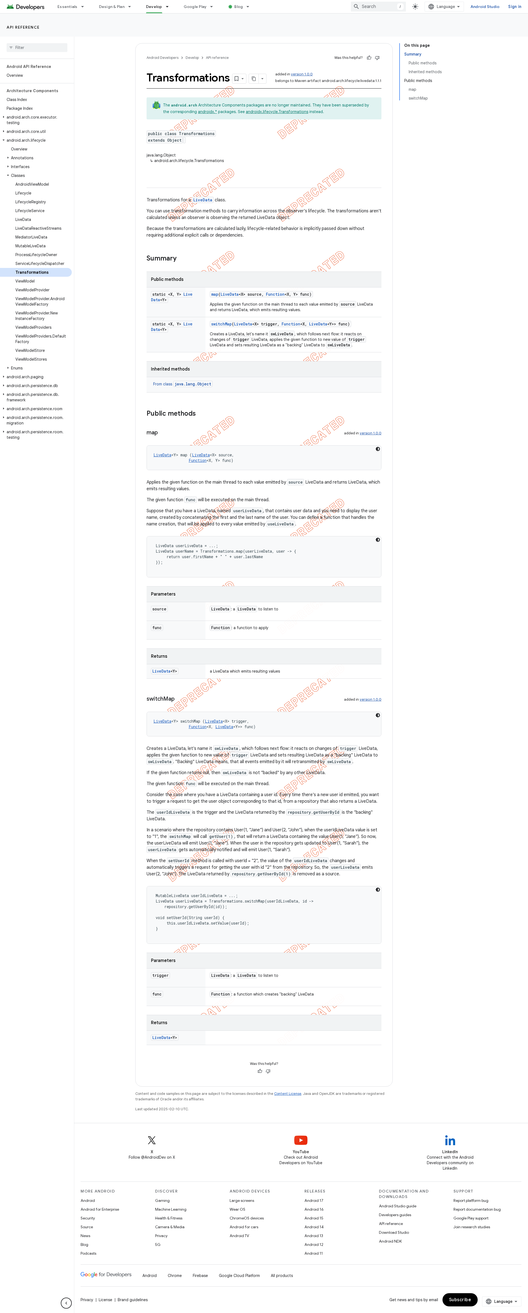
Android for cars (244, 1226)
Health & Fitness (168, 1218)
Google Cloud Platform (239, 1275)
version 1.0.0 (302, 74)
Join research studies (471, 1226)
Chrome (175, 1275)
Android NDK (390, 1241)
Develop (154, 6)
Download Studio (394, 1232)
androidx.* (207, 111)
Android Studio (485, 6)
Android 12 (313, 1244)
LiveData (202, 199)
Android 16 (314, 1209)
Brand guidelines (133, 1300)
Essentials (67, 6)
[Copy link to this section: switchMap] (180, 699)
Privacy (161, 1235)
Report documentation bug (477, 1209)
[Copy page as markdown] (254, 78)
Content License (287, 1093)
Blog (238, 6)
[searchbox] (37, 47)
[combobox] (378, 7)
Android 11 (313, 1253)
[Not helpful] (377, 58)
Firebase (200, 1275)
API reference (23, 27)
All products (282, 1275)
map (214, 294)
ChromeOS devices (247, 1218)
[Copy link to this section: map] (163, 433)
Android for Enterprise (100, 1209)
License (105, 1300)
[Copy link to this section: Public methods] (201, 414)
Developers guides (395, 1214)
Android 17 (313, 1200)
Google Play (195, 6)
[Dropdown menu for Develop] (169, 6)
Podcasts (88, 1253)
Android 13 (313, 1235)
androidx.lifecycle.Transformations (277, 111)
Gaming (162, 1200)
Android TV (239, 1235)
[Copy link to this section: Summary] (182, 259)
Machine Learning (170, 1209)
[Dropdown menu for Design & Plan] (132, 6)
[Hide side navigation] (66, 1303)
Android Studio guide (397, 1206)
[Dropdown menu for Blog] (250, 6)
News (85, 1235)
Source (87, 1226)
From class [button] (182, 384)
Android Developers (162, 57)
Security (88, 1218)
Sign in (514, 6)
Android (88, 1200)
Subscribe (460, 1300)
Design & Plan (112, 6)
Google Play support (470, 1218)
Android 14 (314, 1226)
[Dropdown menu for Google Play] (214, 6)
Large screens (242, 1200)
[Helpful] (369, 58)
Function (275, 294)
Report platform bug (470, 1200)
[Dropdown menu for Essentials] (85, 6)
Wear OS (237, 1209)
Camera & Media (170, 1226)
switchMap (221, 324)
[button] (36, 120)
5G (158, 1244)
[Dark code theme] (378, 449)
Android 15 (313, 1218)
